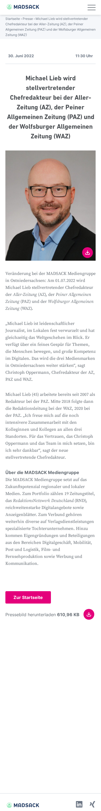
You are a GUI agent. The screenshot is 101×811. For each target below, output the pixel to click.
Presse (28, 19)
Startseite (12, 19)
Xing (92, 804)
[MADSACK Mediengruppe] (20, 7)
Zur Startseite (28, 597)
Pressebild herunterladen (42, 614)
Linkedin (79, 804)
